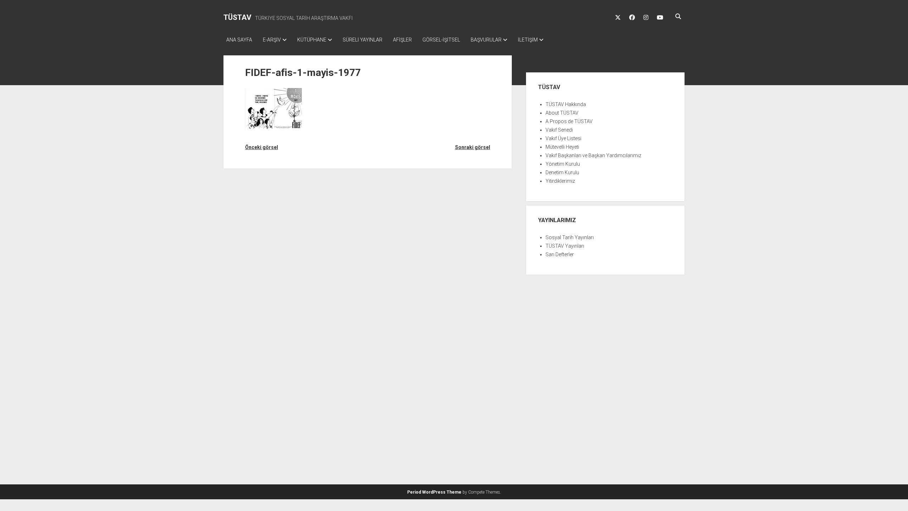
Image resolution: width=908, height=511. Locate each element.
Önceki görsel (261, 147)
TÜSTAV (237, 17)
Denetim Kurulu (562, 172)
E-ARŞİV (272, 40)
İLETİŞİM (528, 40)
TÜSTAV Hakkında (566, 104)
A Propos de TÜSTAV (569, 121)
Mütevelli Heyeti (562, 147)
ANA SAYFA (239, 40)
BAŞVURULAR (486, 40)
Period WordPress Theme (434, 492)
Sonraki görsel (472, 147)
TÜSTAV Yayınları (565, 246)
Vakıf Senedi (559, 130)
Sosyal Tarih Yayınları (570, 237)
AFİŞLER (402, 40)
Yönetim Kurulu (563, 164)
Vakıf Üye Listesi (563, 138)
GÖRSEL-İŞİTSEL (441, 40)
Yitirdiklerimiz (560, 181)
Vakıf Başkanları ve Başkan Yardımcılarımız (593, 155)
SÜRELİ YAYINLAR (362, 40)
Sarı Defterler (560, 254)
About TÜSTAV (562, 113)
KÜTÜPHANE (311, 40)
